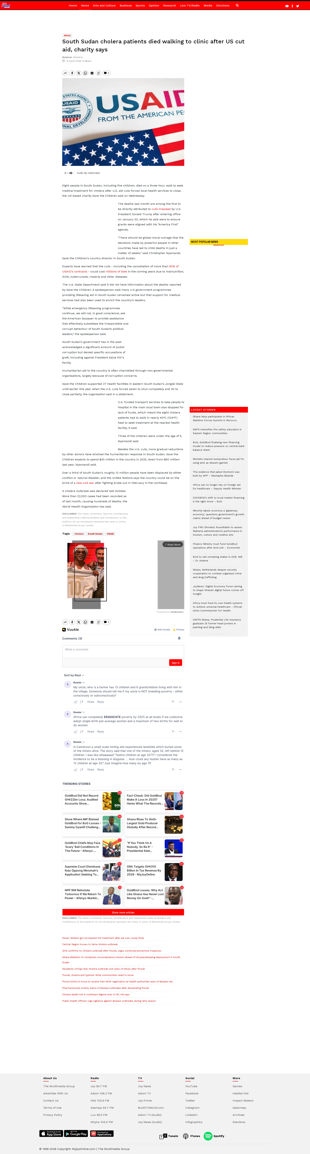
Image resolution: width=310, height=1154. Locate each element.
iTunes (194, 1136)
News (85, 5)
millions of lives (116, 271)
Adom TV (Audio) (149, 1115)
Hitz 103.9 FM (100, 1100)
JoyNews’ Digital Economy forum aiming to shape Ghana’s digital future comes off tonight (218, 592)
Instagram (192, 1107)
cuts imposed (161, 209)
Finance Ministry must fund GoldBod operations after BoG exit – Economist (216, 547)
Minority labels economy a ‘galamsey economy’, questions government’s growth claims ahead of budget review (218, 516)
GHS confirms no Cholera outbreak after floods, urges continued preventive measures (111, 950)
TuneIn (172, 1136)
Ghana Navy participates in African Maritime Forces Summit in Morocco (215, 420)
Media (208, 5)
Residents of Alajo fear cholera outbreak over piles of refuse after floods (103, 969)
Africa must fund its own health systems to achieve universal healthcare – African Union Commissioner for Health (217, 609)
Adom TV (144, 1093)
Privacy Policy (52, 1115)
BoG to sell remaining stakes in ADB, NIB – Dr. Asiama (217, 560)
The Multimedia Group (59, 1086)
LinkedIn (191, 1115)
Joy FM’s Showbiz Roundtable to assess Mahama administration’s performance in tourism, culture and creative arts (217, 533)
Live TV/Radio (190, 5)
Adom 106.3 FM (101, 1093)
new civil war (85, 483)
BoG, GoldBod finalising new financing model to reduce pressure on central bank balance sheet (218, 448)
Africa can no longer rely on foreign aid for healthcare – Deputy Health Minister (217, 488)
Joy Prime (145, 1100)
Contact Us (50, 1100)
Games (237, 1086)
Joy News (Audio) (150, 1122)
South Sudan (94, 534)
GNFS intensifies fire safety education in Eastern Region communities (217, 433)
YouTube (191, 1086)
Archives (239, 1115)
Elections (222, 5)
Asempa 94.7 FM (102, 1107)
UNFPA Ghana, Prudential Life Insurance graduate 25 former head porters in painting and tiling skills (217, 625)
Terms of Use (52, 1107)
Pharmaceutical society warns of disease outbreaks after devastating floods (105, 988)
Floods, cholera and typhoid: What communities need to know (98, 975)
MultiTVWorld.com (151, 1107)
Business (126, 5)
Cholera (78, 534)
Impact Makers (243, 1100)
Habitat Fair (241, 1093)
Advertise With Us (55, 1093)
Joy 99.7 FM (99, 1086)
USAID (110, 534)
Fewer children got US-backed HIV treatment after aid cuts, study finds (103, 938)
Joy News (144, 1086)
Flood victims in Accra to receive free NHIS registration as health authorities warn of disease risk (117, 981)
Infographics (194, 1122)
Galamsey (239, 1107)
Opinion (154, 5)
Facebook (191, 1093)
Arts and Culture (104, 5)
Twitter (190, 1100)
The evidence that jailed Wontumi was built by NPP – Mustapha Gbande (216, 475)
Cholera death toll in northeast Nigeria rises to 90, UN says (96, 994)
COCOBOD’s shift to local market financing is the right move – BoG (218, 501)
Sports (140, 5)
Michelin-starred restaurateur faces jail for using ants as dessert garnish (218, 463)
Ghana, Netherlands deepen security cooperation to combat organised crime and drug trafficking (217, 575)
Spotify (218, 1136)
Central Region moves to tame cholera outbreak (90, 944)
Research (169, 5)
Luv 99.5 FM (99, 1115)
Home (73, 5)
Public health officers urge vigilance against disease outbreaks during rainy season (109, 1001)
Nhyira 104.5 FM (102, 1122)
